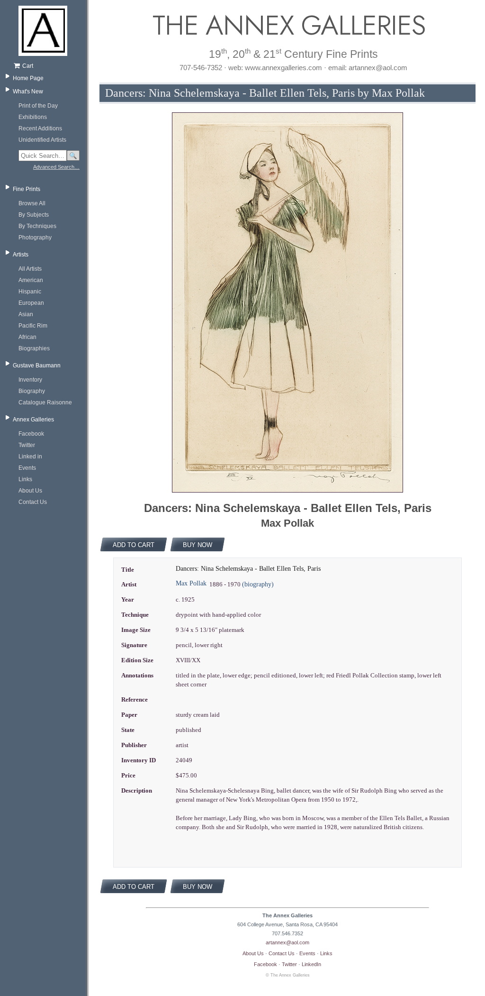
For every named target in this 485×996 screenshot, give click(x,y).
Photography (35, 237)
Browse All (31, 203)
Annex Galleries (33, 419)
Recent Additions (40, 128)
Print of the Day (38, 105)
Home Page (28, 78)
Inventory (30, 379)
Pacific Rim (32, 325)
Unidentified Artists (42, 140)
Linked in (30, 456)
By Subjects (33, 214)
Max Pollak (191, 583)
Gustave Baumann (37, 365)
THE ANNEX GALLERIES (287, 25)
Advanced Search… (56, 167)
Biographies (34, 348)
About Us (30, 490)
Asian (25, 314)
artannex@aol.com (287, 942)
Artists (20, 254)
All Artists (30, 268)
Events (27, 468)
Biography (31, 391)
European (31, 303)
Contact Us (32, 502)
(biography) (258, 584)
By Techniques (37, 226)
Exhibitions (32, 117)
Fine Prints (26, 189)
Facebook (31, 433)
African (27, 337)
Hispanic (29, 291)
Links (25, 479)
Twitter (26, 445)
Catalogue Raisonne (45, 402)
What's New (28, 91)
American (30, 280)
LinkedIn (311, 964)
